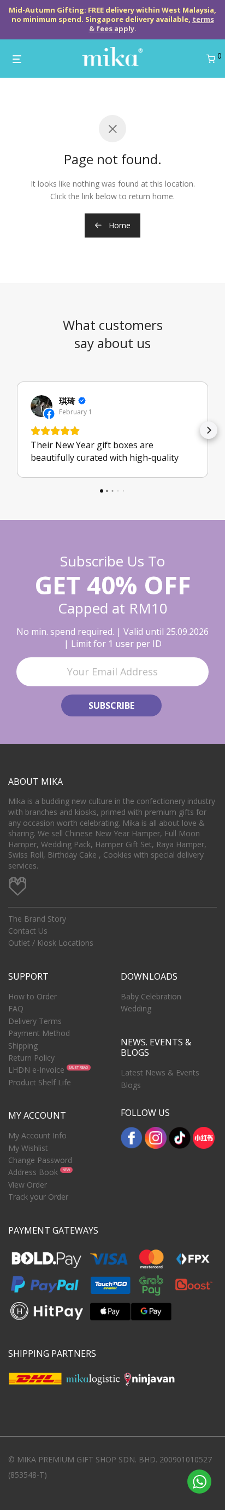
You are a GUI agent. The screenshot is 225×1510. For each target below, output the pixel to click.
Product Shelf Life (39, 1082)
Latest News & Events (160, 1072)
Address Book (33, 1172)
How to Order (32, 996)
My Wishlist (28, 1148)
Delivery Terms (35, 1021)
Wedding (136, 1008)
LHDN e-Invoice (36, 1069)
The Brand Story (37, 918)
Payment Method (39, 1033)
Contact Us (28, 930)
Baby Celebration (151, 996)
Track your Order (38, 1196)
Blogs (131, 1085)
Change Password (40, 1160)
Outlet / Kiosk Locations (50, 943)
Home (118, 225)
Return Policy (31, 1057)
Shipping (23, 1045)
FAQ (15, 1008)
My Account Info (37, 1135)
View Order (27, 1184)
